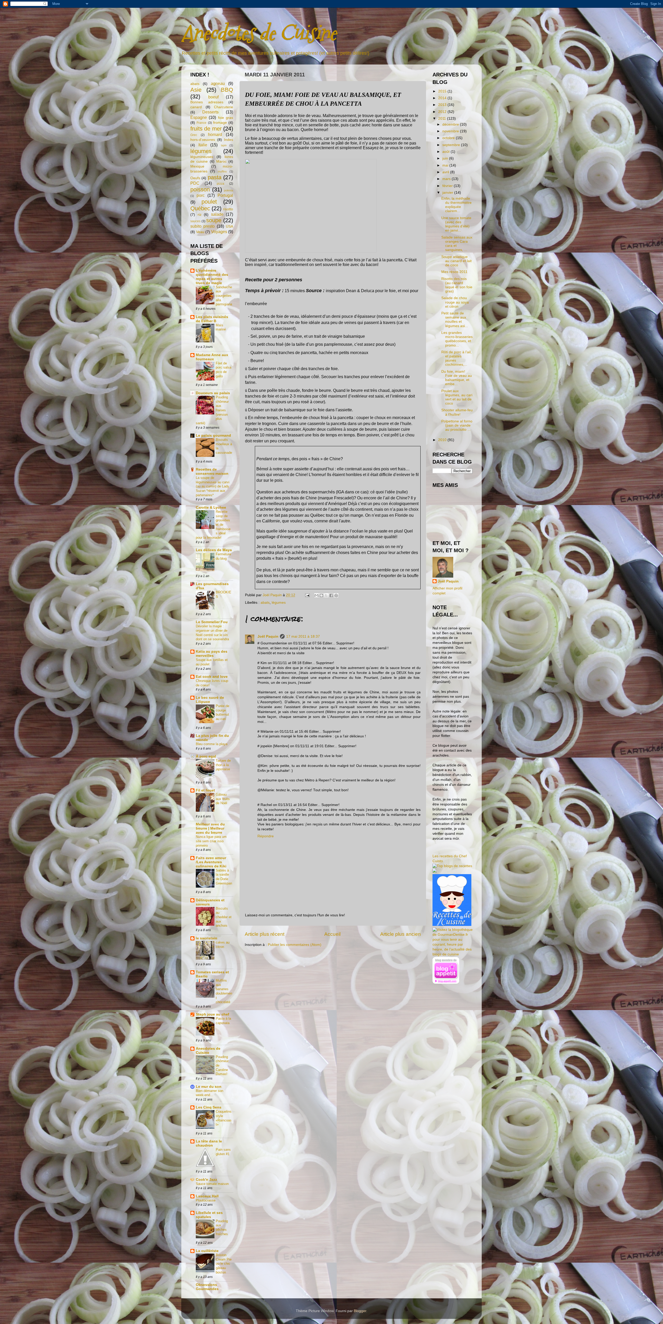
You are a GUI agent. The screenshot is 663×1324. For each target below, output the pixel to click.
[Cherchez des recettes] (452, 866)
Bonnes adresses (206, 102)
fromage (220, 123)
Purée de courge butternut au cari (222, 712)
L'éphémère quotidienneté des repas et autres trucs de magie (212, 277)
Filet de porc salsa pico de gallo (223, 369)
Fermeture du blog (223, 556)
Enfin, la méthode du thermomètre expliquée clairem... (456, 205)
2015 (443, 91)
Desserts (210, 112)
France (201, 123)
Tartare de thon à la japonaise (223, 765)
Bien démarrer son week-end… (209, 1093)
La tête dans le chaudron (209, 1143)
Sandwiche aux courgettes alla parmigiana (224, 295)
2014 (443, 98)
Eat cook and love (212, 677)
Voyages (219, 231)
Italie (202, 144)
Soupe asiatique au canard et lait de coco (456, 261)
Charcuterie (223, 107)
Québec (200, 208)
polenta (228, 190)
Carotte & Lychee (211, 507)
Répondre (265, 836)
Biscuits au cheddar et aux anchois (224, 917)
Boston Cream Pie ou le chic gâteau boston (224, 1263)
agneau (218, 83)
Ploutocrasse (205, 1200)
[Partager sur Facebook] (331, 595)
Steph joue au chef (212, 1014)
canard (196, 107)
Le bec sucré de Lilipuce (210, 700)
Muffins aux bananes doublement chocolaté (224, 991)
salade (217, 214)
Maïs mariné (221, 327)
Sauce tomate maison (212, 1184)
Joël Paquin (267, 636)
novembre (451, 131)
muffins (222, 171)
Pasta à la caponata (223, 1021)
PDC (194, 183)
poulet (209, 201)
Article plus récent (264, 934)
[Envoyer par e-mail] (316, 595)
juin (445, 158)
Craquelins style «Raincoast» (224, 1118)
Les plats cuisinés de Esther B (212, 319)
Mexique (197, 166)
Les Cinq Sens (208, 1107)
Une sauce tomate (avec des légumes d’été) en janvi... (456, 224)
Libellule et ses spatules (209, 1215)
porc (201, 195)
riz (199, 215)
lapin (224, 145)
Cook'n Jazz (206, 1180)
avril (446, 172)
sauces (195, 221)
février (448, 186)
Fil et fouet (205, 790)
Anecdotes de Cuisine (258, 33)
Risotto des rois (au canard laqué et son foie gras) (456, 285)
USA (229, 226)
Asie (195, 90)
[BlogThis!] (321, 595)
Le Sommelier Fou (212, 622)
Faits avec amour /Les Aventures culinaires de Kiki (211, 862)
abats (265, 603)
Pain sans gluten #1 (223, 1152)
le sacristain (206, 938)
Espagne (198, 117)
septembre (451, 145)
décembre (451, 124)
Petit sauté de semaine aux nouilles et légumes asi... (454, 319)
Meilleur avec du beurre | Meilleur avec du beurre (210, 828)
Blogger (360, 1311)
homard (215, 134)
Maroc (221, 161)
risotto (228, 209)
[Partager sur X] (326, 595)
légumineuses (201, 157)
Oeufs (195, 178)
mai (445, 165)
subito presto (202, 226)
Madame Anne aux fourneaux (212, 357)
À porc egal (206, 756)
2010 (443, 440)
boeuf (213, 97)
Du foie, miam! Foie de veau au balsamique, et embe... (456, 378)
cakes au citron (222, 944)
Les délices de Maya (214, 550)
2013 (443, 105)
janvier (448, 193)
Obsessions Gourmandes (207, 1287)
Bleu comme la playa (211, 744)
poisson (200, 189)
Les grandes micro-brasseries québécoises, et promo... (457, 339)
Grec (193, 135)
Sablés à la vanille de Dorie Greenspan (224, 876)
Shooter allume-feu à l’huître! (457, 412)
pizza (220, 183)
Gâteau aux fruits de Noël (223, 799)
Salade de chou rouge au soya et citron (455, 302)
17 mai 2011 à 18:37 (303, 636)
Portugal (225, 195)
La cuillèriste (207, 1251)
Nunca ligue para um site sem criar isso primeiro (211, 841)
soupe (213, 220)
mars (447, 179)
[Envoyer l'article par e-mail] (307, 595)
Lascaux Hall (207, 1196)
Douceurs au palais (213, 393)
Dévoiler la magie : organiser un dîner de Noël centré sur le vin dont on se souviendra (212, 632)
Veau (200, 232)
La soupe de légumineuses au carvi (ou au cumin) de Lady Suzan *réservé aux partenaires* (212, 486)
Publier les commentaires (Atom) (294, 945)
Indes (228, 140)
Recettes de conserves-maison (212, 471)
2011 (442, 118)
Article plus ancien (400, 934)
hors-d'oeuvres (202, 140)
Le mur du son (208, 1087)
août (446, 152)
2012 (443, 112)
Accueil (332, 934)
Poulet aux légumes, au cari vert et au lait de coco (456, 397)
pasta (214, 177)
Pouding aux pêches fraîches (222, 1227)
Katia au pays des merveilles (211, 654)
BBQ (227, 90)
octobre (449, 138)
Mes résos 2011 (454, 272)
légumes (279, 603)
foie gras (225, 118)
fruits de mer (206, 128)
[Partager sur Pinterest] (336, 595)
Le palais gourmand (213, 435)
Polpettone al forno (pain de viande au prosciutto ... (456, 425)
